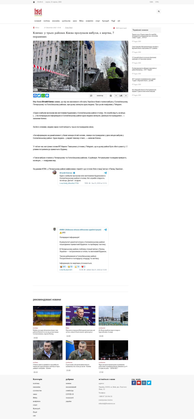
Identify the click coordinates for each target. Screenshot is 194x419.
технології (69, 398)
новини (68, 383)
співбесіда (69, 390)
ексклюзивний (71, 387)
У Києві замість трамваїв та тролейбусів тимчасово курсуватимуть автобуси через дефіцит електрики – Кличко (46, 366)
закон (35, 394)
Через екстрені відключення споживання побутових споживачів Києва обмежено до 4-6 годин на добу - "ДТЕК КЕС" (113, 366)
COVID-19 (70, 394)
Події (35, 412)
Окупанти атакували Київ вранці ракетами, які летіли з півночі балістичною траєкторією (80, 331)
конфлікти (36, 401)
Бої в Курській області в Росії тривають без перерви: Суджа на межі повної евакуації (144, 90)
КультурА (36, 408)
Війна (35, 398)
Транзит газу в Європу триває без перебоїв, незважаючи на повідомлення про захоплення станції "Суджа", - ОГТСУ (145, 36)
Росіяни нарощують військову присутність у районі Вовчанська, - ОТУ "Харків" (144, 69)
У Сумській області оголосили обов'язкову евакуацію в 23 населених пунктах (144, 58)
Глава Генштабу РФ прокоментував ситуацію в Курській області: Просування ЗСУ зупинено (145, 47)
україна (68, 401)
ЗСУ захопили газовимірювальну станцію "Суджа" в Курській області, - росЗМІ (144, 79)
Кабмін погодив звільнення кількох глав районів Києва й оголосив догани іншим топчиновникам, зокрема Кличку (45, 332)
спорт (35, 405)
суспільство (37, 390)
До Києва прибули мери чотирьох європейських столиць (109, 331)
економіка (36, 387)
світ (34, 416)
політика (36, 383)
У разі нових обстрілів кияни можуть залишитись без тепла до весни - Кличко (78, 365)
